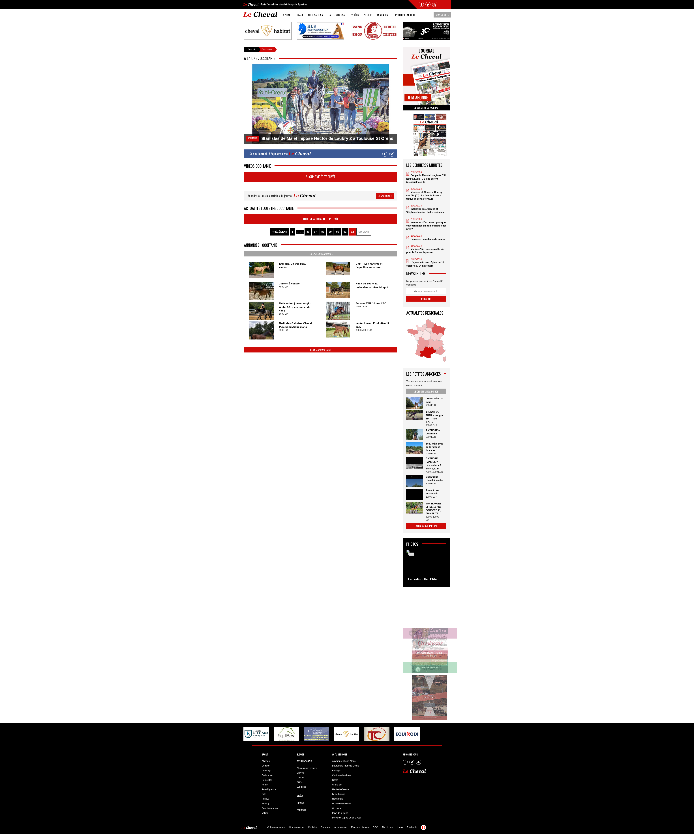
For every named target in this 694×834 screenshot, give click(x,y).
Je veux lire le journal (426, 107)
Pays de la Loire (340, 813)
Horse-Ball (267, 780)
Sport (286, 15)
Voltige (265, 813)
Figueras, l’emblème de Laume (428, 239)
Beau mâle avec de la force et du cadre (434, 447)
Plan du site (387, 827)
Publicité (312, 827)
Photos (367, 15)
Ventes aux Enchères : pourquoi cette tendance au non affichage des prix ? (426, 225)
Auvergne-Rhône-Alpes (343, 761)
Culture (300, 777)
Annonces (382, 15)
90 (337, 231)
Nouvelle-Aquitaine (341, 803)
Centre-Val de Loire (341, 775)
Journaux (325, 827)
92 (352, 231)
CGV (375, 827)
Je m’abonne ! (384, 196)
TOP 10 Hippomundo (403, 15)
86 (308, 231)
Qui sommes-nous (276, 827)
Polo (264, 794)
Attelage (266, 761)
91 (345, 231)
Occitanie (336, 808)
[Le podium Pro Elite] (426, 566)
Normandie (337, 799)
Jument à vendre (289, 283)
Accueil (251, 49)
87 (315, 231)
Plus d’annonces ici (320, 349)
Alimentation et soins (307, 768)
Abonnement (340, 827)
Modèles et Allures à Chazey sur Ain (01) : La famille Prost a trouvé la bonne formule (424, 195)
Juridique (301, 787)
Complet (266, 766)
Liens (400, 827)
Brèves (300, 773)
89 (330, 231)
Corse (335, 780)
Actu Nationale (316, 15)
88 (322, 231)
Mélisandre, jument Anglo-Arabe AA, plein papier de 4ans (295, 307)
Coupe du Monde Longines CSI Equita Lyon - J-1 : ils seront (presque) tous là (426, 178)
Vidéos (355, 15)
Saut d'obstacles (270, 808)
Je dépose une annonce (321, 253)
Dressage (266, 770)
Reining (265, 803)
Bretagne (336, 770)
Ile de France (338, 794)
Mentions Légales (360, 827)
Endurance (267, 775)
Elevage (299, 15)
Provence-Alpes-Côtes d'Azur (346, 817)
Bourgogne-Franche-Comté (345, 766)
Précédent (279, 231)
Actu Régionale (338, 15)
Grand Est (337, 784)
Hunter (265, 784)
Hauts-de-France (340, 789)
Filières (300, 782)
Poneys (265, 799)
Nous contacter (296, 827)
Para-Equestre (269, 789)
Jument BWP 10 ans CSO (371, 303)
